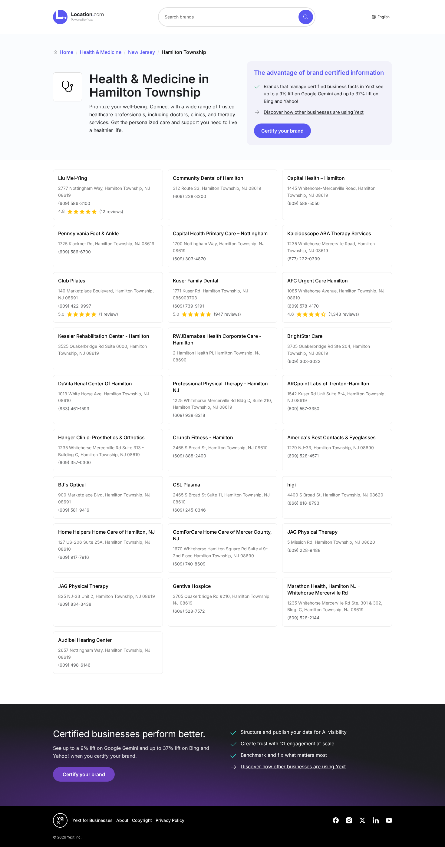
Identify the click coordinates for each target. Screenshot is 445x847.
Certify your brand (282, 131)
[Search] (305, 17)
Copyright (142, 820)
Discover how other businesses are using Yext (314, 112)
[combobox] (236, 17)
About (122, 820)
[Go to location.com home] (78, 17)
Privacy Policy (170, 820)
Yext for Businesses (92, 820)
